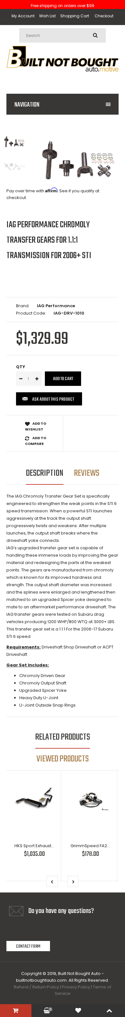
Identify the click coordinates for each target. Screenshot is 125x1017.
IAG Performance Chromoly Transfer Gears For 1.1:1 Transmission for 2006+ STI (48, 240)
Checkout (104, 16)
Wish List (47, 16)
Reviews (86, 473)
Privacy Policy (76, 987)
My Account (23, 16)
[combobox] (62, 35)
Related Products (62, 737)
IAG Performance (56, 306)
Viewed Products (63, 759)
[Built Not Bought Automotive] (62, 79)
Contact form (28, 946)
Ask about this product (53, 399)
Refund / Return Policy (36, 987)
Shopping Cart (74, 16)
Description (44, 473)
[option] (78, 160)
